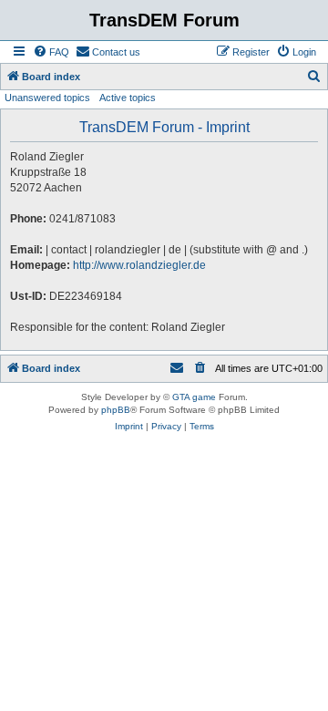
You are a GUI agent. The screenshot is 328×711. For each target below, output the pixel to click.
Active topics (127, 97)
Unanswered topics (47, 97)
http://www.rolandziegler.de (139, 265)
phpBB (115, 410)
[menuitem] (51, 52)
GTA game (194, 397)
